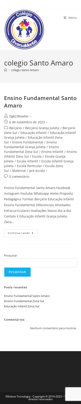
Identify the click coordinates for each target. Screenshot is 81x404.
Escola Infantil (27, 161)
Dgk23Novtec (19, 116)
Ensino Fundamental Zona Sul (24, 301)
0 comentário (19, 176)
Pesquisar (10, 255)
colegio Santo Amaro (25, 70)
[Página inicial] (5, 70)
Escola (37, 156)
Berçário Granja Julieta (42, 128)
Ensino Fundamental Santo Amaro (27, 296)
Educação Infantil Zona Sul (21, 306)
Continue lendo (22, 234)
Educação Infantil (33, 133)
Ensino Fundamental (27, 142)
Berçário (15, 128)
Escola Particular (29, 166)
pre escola (37, 170)
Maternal (19, 170)
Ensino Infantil (52, 151)
